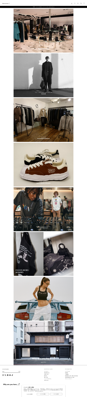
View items (38, 316)
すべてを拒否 (56, 394)
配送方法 (45, 375)
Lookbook (48, 316)
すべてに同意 (42, 394)
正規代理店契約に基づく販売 (69, 377)
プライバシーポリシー (39, 391)
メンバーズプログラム (47, 378)
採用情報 (66, 372)
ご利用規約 (67, 374)
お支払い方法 (46, 374)
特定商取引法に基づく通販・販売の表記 (71, 375)
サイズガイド (46, 371)
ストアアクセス (67, 371)
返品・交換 (46, 377)
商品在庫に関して (47, 372)
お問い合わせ (46, 380)
